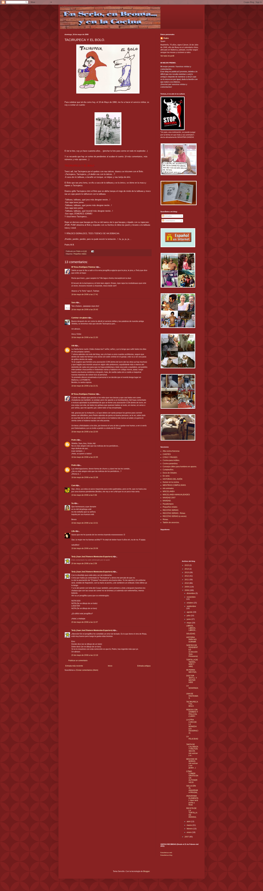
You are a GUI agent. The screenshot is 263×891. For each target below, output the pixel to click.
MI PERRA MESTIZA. (191, 671)
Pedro (74, 440)
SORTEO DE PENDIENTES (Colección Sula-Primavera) (192, 650)
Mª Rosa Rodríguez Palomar (83, 267)
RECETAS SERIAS (170, 510)
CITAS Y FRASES (170, 457)
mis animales (168, 488)
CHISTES (167, 454)
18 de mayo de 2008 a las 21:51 (84, 386)
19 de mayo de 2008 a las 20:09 (84, 548)
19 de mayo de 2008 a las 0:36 (84, 495)
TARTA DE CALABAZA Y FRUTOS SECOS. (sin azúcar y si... (192, 749)
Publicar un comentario (78, 660)
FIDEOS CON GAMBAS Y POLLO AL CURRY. (192, 713)
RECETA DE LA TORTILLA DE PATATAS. (191, 812)
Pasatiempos (168, 504)
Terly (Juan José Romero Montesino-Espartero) (91, 557)
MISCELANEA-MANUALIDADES (176, 495)
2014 (187, 569)
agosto (190, 612)
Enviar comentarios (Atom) (87, 670)
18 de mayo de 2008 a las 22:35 (84, 457)
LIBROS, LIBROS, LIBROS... (191, 628)
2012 (187, 576)
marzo (189, 825)
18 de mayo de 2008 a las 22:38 (84, 477)
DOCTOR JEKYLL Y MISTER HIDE (191, 679)
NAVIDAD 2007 (169, 498)
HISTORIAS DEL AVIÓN (172, 479)
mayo (189, 623)
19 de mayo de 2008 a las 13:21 (84, 523)
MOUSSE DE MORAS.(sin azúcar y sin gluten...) (192, 763)
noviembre (191, 597)
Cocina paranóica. (170, 463)
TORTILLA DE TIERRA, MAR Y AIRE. (192, 663)
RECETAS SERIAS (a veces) (174, 516)
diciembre (191, 593)
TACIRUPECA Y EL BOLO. (192, 704)
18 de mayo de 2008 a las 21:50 (84, 337)
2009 (187, 587)
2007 (187, 837)
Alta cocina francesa (171, 451)
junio (189, 619)
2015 (187, 565)
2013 (187, 572)
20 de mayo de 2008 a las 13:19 (84, 655)
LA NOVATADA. (192, 688)
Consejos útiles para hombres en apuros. (180, 467)
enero (189, 832)
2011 (187, 580)
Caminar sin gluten (79, 318)
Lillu (73, 531)
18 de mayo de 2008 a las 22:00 (84, 432)
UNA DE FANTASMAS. (192, 696)
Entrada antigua (144, 666)
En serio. (166, 476)
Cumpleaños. (168, 470)
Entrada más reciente (74, 666)
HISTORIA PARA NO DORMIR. (191, 639)
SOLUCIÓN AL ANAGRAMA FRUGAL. (192, 789)
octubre (190, 603)
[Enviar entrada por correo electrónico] (92, 251)
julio (189, 616)
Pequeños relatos (80, 254)
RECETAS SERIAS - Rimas (174, 513)
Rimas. (165, 519)
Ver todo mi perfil (167, 56)
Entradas (168, 216)
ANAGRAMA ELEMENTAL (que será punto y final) (192, 800)
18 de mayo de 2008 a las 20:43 (84, 309)
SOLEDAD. (191, 634)
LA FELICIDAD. (192, 738)
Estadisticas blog (166, 855)
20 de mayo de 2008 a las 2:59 (84, 563)
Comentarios (169, 221)
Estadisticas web (166, 852)
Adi (72, 346)
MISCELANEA (169, 491)
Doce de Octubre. (170, 473)
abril (189, 821)
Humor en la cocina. (171, 482)
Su (72, 503)
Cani (73, 485)
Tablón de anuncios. (171, 522)
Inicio (110, 666)
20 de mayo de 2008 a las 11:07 (84, 622)
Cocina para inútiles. (171, 460)
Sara (73, 302)
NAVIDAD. (167, 501)
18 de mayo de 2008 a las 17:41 (84, 294)
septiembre (191, 606)
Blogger (146, 871)
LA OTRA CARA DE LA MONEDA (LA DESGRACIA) (192, 726)
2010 (187, 583)
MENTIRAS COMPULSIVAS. (174, 485)
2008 (187, 590)
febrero (190, 829)
